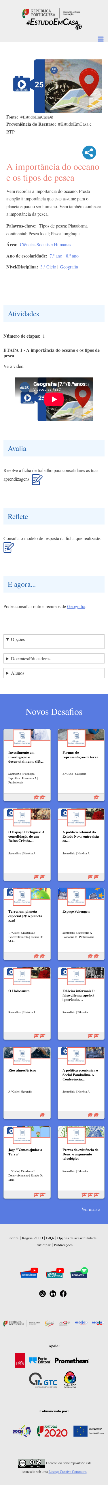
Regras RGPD (32, 1237)
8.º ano (72, 256)
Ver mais (89, 1209)
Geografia (69, 267)
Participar (42, 1244)
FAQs (50, 1237)
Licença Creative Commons (68, 1471)
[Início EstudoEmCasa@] (51, 13)
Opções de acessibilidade (76, 1237)
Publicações (63, 1244)
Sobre (14, 1237)
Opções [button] (18, 639)
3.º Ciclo (48, 267)
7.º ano (56, 256)
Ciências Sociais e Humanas (45, 244)
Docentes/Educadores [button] (30, 658)
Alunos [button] (17, 673)
